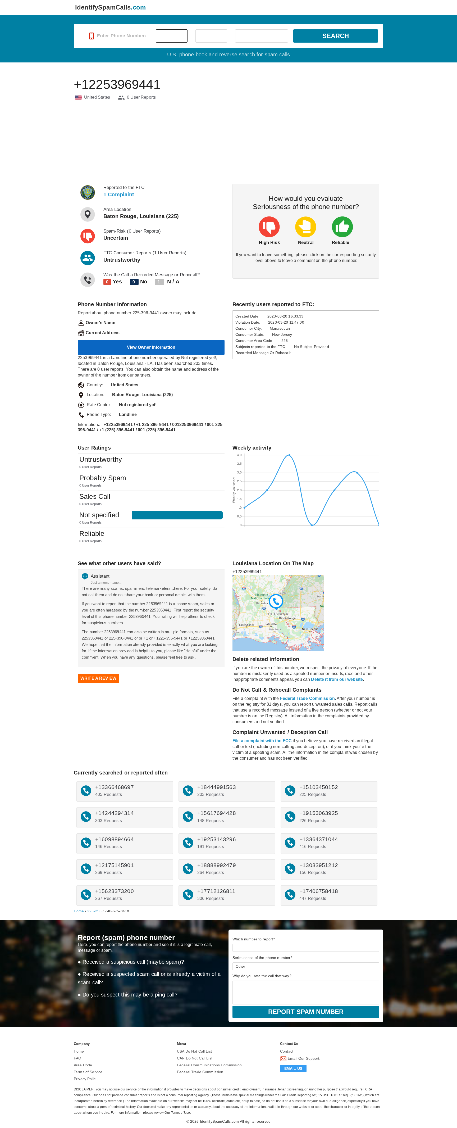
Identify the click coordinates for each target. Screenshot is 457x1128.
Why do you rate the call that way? (261, 976)
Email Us (293, 1068)
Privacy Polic (84, 1079)
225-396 (94, 911)
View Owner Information (151, 347)
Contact (286, 1051)
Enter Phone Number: (121, 35)
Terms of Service (88, 1072)
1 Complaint (118, 194)
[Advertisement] (228, 143)
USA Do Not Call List (194, 1051)
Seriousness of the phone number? (262, 957)
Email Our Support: (304, 1058)
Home (79, 911)
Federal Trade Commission (200, 1072)
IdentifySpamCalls (110, 7)
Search (335, 35)
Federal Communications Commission (209, 1065)
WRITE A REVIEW (98, 678)
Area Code (83, 1065)
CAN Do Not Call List (194, 1058)
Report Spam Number (306, 1011)
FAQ (77, 1058)
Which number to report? (253, 939)
